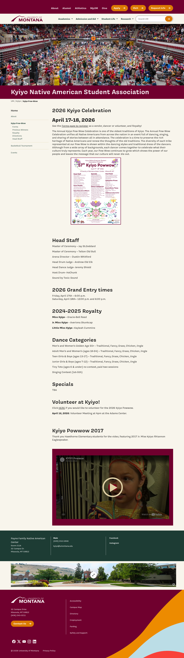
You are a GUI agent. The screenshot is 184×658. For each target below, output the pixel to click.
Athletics (80, 8)
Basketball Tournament (21, 146)
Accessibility (75, 601)
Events (14, 152)
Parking (73, 626)
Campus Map (76, 607)
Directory (74, 613)
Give (104, 8)
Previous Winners (20, 130)
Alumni (66, 8)
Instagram (114, 543)
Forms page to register (75, 125)
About (54, 8)
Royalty (16, 133)
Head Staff (17, 139)
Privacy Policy (49, 650)
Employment (75, 620)
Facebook (113, 538)
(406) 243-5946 (61, 541)
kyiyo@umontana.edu (63, 546)
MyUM (94, 8)
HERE (62, 407)
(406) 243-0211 (18, 615)
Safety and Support (78, 633)
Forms (15, 127)
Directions (17, 136)
